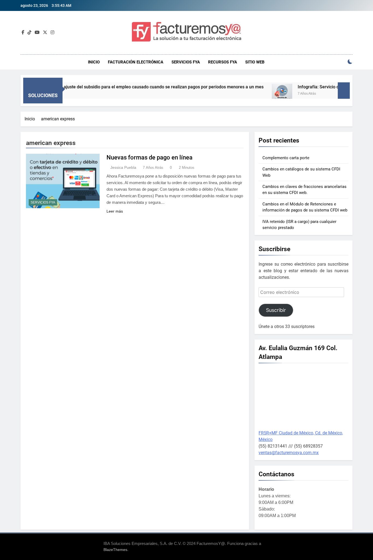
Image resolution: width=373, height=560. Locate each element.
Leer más (114, 211)
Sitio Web (255, 62)
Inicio (94, 62)
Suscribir (276, 310)
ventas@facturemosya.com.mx (289, 452)
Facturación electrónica (135, 62)
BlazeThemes (115, 549)
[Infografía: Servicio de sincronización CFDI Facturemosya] (271, 94)
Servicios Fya (185, 62)
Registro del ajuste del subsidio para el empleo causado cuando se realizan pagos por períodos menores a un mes (140, 86)
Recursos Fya (222, 62)
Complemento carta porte (285, 157)
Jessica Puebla (123, 167)
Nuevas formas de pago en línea (149, 157)
